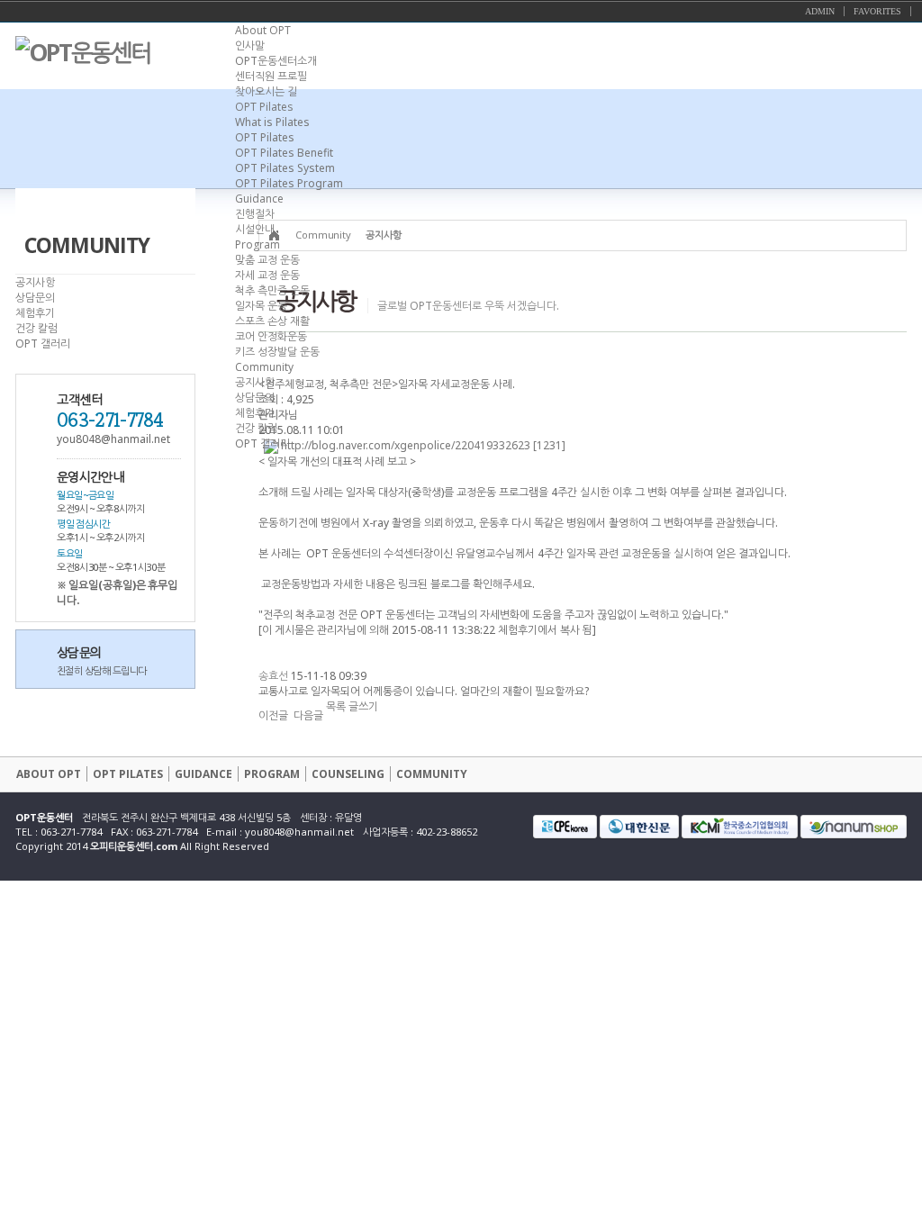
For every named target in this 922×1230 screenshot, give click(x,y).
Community (264, 367)
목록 (336, 706)
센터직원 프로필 (271, 76)
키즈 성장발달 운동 (277, 351)
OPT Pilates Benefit (284, 152)
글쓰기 (363, 706)
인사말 (250, 45)
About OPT (263, 30)
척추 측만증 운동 (272, 290)
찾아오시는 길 (266, 91)
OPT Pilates (264, 106)
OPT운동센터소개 (276, 60)
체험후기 (255, 413)
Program (257, 244)
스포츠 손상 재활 (272, 321)
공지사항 (255, 382)
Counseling (348, 774)
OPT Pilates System (285, 168)
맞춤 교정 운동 (267, 259)
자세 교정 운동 (267, 275)
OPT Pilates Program (289, 183)
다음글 (308, 715)
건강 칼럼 (256, 428)
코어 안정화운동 (271, 336)
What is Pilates (272, 122)
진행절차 (255, 214)
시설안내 (255, 229)
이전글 (273, 715)
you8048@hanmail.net (299, 831)
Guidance (259, 198)
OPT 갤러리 (262, 443)
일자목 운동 (261, 305)
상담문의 (255, 397)
